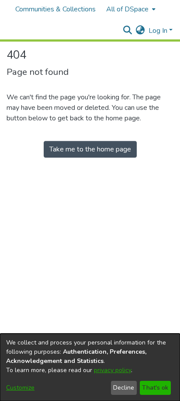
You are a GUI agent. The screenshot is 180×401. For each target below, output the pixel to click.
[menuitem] (130, 9)
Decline (123, 387)
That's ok (155, 387)
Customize (20, 387)
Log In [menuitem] (158, 30)
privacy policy (112, 370)
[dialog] (90, 367)
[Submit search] (127, 30)
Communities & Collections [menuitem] (55, 9)
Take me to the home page (90, 149)
